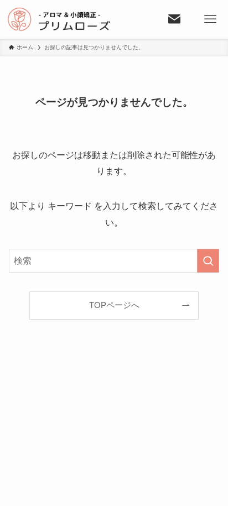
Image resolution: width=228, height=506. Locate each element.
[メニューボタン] (210, 19)
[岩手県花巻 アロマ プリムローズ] (78, 19)
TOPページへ (114, 305)
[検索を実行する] (208, 261)
